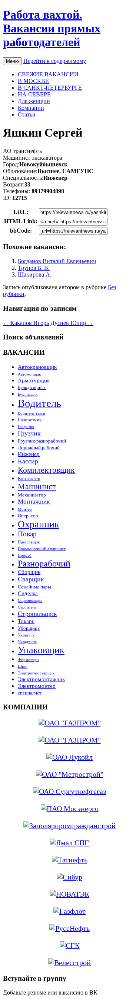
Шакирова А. (35, 274)
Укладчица (27, 642)
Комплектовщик (46, 470)
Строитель (27, 607)
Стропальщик (37, 613)
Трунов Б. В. (34, 268)
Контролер (29, 478)
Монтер (25, 509)
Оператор (28, 515)
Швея (22, 666)
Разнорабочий (44, 563)
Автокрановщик (37, 367)
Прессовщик (29, 542)
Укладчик (26, 635)
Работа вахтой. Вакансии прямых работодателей (51, 28)
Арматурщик (34, 380)
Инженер (29, 454)
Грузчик (29, 433)
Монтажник (34, 501)
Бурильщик (27, 394)
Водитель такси (31, 413)
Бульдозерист (32, 387)
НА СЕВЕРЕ (34, 94)
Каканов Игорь (26, 323)
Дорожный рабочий (39, 447)
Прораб (25, 555)
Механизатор (32, 495)
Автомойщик (29, 374)
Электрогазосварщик (36, 673)
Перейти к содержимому (54, 61)
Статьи (27, 114)
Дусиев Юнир (71, 323)
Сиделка (28, 593)
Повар (27, 534)
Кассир (28, 461)
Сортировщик (30, 601)
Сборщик (29, 572)
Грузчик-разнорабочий (42, 441)
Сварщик (31, 579)
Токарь (26, 621)
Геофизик (26, 427)
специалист (30, 693)
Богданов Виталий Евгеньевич (57, 261)
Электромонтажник (41, 679)
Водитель (39, 403)
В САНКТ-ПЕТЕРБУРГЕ (50, 87)
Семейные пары (34, 587)
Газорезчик (30, 419)
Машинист (37, 486)
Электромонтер (37, 686)
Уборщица (29, 628)
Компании (31, 108)
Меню (12, 61)
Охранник (38, 524)
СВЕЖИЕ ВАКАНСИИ (48, 74)
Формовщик (28, 660)
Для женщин (34, 101)
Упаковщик (41, 650)
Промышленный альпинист (42, 549)
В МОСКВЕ (33, 81)
